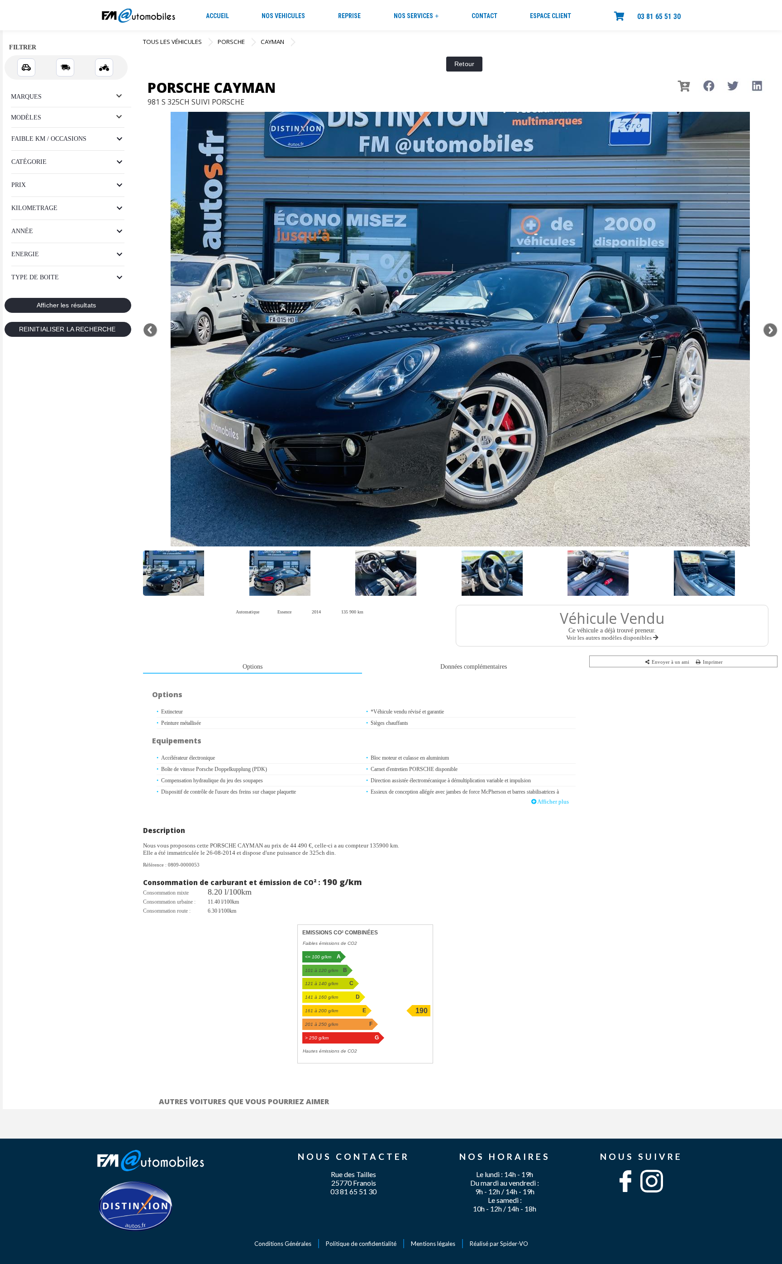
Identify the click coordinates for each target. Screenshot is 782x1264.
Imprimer (712, 662)
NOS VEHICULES (283, 15)
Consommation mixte (166, 893)
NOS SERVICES (416, 16)
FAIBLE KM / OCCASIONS (48, 138)
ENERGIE (25, 254)
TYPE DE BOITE (35, 277)
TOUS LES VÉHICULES (172, 42)
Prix (18, 185)
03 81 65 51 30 (659, 16)
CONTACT (484, 15)
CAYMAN (272, 42)
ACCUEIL (217, 15)
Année (22, 231)
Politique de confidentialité (361, 1243)
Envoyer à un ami (669, 662)
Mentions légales (433, 1243)
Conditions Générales (282, 1243)
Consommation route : (167, 911)
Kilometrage (34, 208)
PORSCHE (231, 42)
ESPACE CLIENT (550, 15)
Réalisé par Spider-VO (499, 1243)
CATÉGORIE (29, 161)
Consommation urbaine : (169, 902)
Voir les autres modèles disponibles (609, 637)
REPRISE (349, 15)
